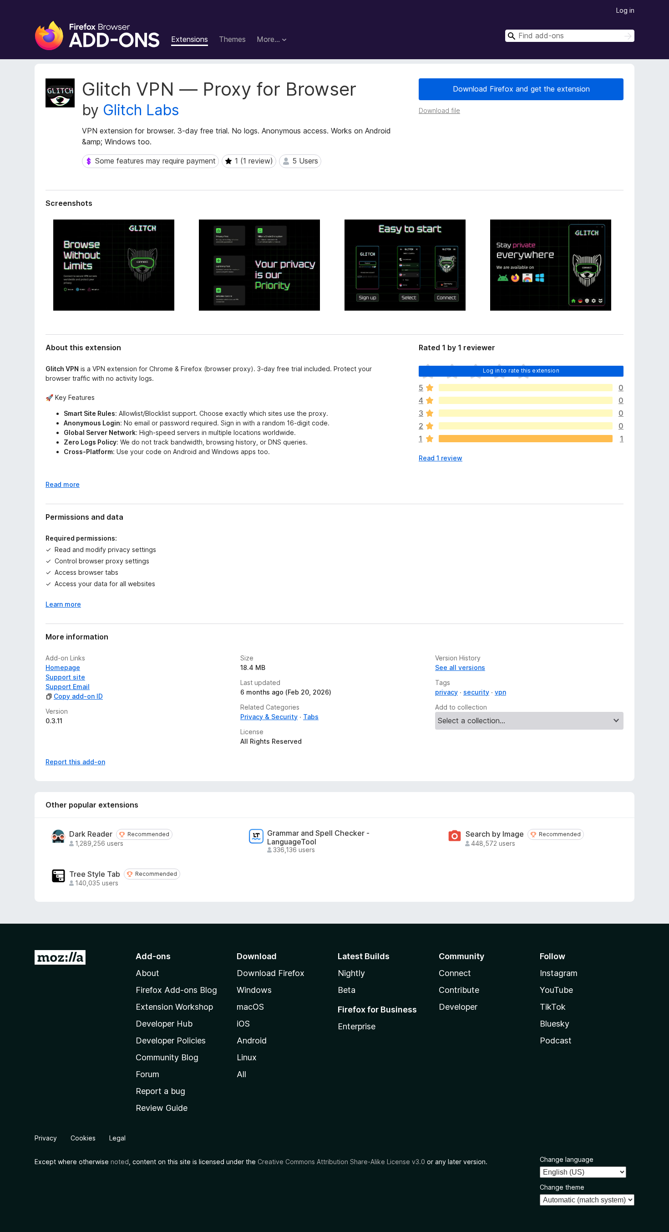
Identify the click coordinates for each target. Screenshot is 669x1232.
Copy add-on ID (78, 696)
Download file (439, 110)
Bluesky (554, 1023)
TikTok (553, 1007)
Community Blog (167, 1057)
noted (120, 1162)
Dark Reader (90, 834)
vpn (500, 692)
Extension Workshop (174, 1007)
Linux (247, 1057)
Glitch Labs (141, 110)
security (476, 692)
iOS (243, 1023)
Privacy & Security (269, 717)
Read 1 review (440, 458)
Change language (566, 1159)
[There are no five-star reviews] (526, 387)
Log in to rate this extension (521, 370)
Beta (346, 990)
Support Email (68, 686)
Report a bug (160, 1091)
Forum (147, 1074)
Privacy (46, 1138)
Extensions (189, 39)
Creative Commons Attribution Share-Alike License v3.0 (341, 1162)
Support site (65, 677)
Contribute (459, 990)
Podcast (556, 1040)
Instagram (559, 973)
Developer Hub (164, 1023)
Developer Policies (171, 1040)
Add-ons (153, 956)
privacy (446, 692)
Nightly (351, 973)
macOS (250, 1007)
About (147, 973)
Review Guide (162, 1108)
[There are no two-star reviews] (526, 425)
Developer (458, 1007)
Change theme (562, 1187)
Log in (625, 10)
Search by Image (495, 834)
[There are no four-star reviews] (526, 400)
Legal (117, 1138)
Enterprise (356, 1026)
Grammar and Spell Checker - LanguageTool (318, 837)
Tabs (311, 717)
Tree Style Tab (94, 874)
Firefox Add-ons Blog (176, 990)
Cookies (83, 1138)
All (241, 1074)
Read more (63, 484)
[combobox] (569, 36)
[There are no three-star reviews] (526, 413)
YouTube (556, 990)
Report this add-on (75, 762)
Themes (232, 39)
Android (252, 1040)
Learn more (63, 604)
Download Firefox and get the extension (521, 88)
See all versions (460, 667)
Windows (254, 990)
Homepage (63, 667)
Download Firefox (270, 973)
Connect (455, 973)
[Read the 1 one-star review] (526, 438)
